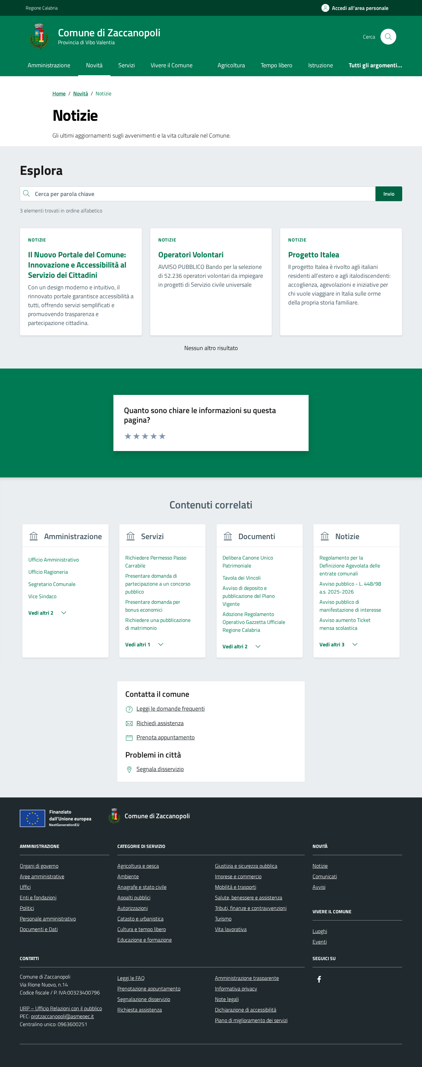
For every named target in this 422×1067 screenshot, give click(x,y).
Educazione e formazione (144, 940)
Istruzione (320, 65)
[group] (65, 595)
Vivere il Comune (172, 65)
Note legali (227, 999)
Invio (388, 194)
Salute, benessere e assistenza (248, 897)
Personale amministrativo (48, 918)
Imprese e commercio (238, 876)
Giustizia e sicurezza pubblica (246, 866)
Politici (27, 908)
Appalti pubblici (133, 897)
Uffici (25, 887)
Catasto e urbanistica (140, 918)
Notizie (320, 866)
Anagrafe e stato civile (141, 887)
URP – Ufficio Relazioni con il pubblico (61, 1008)
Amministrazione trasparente (247, 978)
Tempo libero (276, 65)
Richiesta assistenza (139, 1010)
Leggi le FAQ (131, 978)
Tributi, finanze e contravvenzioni (250, 908)
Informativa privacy (236, 988)
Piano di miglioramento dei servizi (251, 1020)
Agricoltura (231, 65)
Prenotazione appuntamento (148, 988)
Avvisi (319, 887)
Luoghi (320, 931)
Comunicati (325, 876)
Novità (94, 65)
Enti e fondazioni (38, 897)
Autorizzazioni (132, 908)
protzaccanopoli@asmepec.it (62, 1016)
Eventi (320, 942)
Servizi (126, 65)
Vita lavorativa (231, 929)
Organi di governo (39, 866)
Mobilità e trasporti (235, 887)
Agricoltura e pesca (138, 866)
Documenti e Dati (39, 929)
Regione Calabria (42, 7)
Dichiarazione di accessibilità (245, 1010)
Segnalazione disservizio (143, 999)
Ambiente (128, 876)
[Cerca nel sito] (388, 37)
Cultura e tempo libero (141, 929)
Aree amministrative (42, 876)
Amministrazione (49, 65)
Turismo (223, 918)
